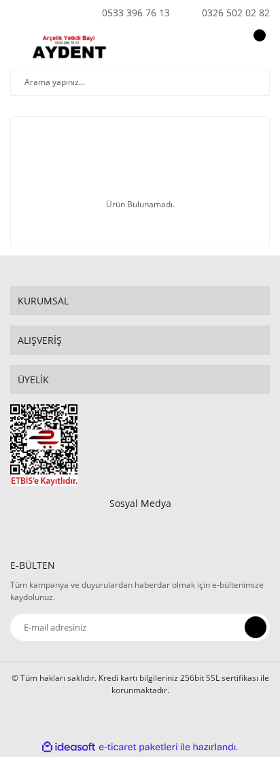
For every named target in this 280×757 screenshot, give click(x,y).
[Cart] (257, 48)
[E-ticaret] (138, 747)
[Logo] (72, 48)
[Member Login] (223, 48)
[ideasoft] (68, 747)
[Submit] (255, 627)
